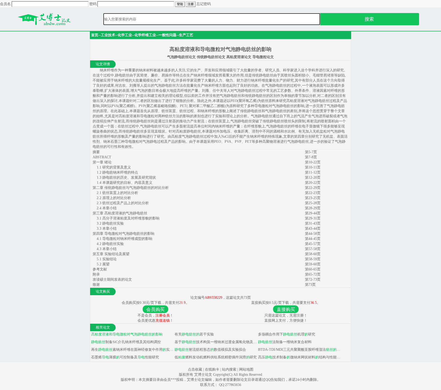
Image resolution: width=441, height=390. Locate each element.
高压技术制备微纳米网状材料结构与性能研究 (298, 357)
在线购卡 (212, 369)
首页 (94, 35)
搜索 (369, 19)
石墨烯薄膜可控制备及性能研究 (124, 357)
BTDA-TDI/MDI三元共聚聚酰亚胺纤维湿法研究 (298, 350)
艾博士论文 (203, 374)
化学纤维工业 (145, 35)
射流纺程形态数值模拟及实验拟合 (210, 350)
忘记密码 (204, 4)
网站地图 (246, 369)
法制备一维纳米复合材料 (285, 342)
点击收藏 (195, 369)
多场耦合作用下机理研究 (286, 334)
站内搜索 (229, 369)
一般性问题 (167, 35)
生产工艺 (186, 35)
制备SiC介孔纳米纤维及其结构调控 (126, 342)
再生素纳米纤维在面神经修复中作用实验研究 (132, 350)
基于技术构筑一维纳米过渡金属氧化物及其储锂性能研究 (215, 342)
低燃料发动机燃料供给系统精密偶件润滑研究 (215, 357)
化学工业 (125, 35)
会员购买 (155, 309)
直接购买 (286, 309)
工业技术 (108, 35)
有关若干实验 (194, 334)
